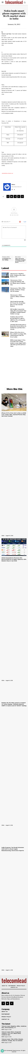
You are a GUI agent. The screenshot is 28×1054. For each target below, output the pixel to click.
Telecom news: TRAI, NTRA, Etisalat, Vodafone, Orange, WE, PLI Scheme (17, 289)
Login (24, 221)
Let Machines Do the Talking (6, 259)
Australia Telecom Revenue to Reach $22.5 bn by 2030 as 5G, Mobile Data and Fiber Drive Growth (18, 327)
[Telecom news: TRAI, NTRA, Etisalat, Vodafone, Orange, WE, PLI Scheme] (5, 289)
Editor (13, 184)
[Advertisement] (14, 363)
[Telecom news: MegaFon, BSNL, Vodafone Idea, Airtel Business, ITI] (5, 275)
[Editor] (7, 187)
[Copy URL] (8, 196)
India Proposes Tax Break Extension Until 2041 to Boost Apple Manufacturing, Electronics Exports (13, 849)
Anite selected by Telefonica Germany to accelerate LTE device (20, 260)
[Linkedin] (11, 196)
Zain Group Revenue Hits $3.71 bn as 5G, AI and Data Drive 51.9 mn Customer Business (17, 304)
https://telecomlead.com (17, 186)
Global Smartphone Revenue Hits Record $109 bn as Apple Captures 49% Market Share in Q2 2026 (14, 559)
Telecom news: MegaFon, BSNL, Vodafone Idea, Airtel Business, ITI (17, 275)
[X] (14, 189)
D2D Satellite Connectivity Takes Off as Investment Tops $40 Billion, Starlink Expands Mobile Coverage (18, 311)
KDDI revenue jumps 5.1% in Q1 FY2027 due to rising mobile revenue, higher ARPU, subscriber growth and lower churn (18, 343)
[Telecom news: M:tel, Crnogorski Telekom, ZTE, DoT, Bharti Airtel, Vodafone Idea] (5, 282)
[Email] (22, 196)
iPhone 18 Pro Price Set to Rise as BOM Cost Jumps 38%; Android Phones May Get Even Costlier (18, 335)
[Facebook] (12, 189)
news (3, 1029)
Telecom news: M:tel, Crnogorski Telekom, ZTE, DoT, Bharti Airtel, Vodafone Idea (17, 282)
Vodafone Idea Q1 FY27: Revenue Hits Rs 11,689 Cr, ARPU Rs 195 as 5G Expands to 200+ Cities (17, 319)
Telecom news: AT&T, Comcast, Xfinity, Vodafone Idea (17, 296)
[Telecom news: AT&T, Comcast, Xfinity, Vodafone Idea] (5, 296)
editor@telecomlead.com (7, 173)
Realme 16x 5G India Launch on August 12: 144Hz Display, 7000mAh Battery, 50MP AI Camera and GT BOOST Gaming (14, 704)
